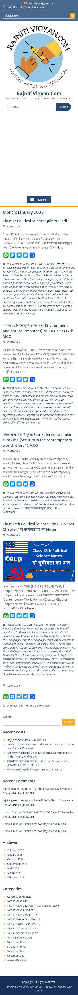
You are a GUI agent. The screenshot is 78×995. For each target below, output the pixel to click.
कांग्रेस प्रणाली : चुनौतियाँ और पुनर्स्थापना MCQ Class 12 (34, 769)
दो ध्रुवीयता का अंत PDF (58, 663)
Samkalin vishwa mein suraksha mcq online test (47, 496)
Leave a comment (45, 674)
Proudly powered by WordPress (24, 986)
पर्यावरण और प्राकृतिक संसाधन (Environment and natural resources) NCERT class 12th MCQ (38, 331)
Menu (42, 200)
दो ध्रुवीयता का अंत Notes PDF (30, 663)
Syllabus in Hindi (16, 942)
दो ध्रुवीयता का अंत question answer (51, 666)
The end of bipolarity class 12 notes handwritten (46, 647)
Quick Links (12, 15)
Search (7, 717)
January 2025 (14, 854)
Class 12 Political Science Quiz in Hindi (35, 221)
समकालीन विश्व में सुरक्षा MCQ (38, 508)
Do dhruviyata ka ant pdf (24, 628)
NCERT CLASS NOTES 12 (22, 915)
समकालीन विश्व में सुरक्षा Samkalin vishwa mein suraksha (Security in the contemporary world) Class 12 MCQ (37, 440)
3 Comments (28, 313)
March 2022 (14, 873)
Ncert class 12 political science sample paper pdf (38, 279)
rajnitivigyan (10, 800)
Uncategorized (35, 624)
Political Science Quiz (19, 937)
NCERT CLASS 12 (16, 624)
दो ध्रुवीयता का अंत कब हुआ (16, 674)
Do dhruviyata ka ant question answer (37, 632)
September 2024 (17, 863)
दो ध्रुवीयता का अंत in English (54, 655)
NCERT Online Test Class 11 (22, 264)
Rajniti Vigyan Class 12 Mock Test (27, 740)
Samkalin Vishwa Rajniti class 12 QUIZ (45, 824)
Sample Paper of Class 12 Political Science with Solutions (39, 306)
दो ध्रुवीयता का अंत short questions (55, 670)
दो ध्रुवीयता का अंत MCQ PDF (44, 659)
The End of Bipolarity (14, 640)
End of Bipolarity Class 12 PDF (53, 636)
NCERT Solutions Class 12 (22, 933)
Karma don (9, 788)
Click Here (38, 7)
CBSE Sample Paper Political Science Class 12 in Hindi (37, 267)
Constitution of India (19, 896)
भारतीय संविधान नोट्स (17, 960)
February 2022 (15, 877)
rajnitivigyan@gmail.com (41, 3)
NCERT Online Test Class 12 (54, 264)
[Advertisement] (39, 154)
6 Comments (33, 422)
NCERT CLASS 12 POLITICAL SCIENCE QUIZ (33, 905)
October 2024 (15, 859)
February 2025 (15, 850)
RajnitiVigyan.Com (39, 93)
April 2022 (13, 868)
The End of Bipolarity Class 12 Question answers (30, 651)
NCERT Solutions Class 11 (22, 928)
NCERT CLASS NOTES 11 (22, 910)
